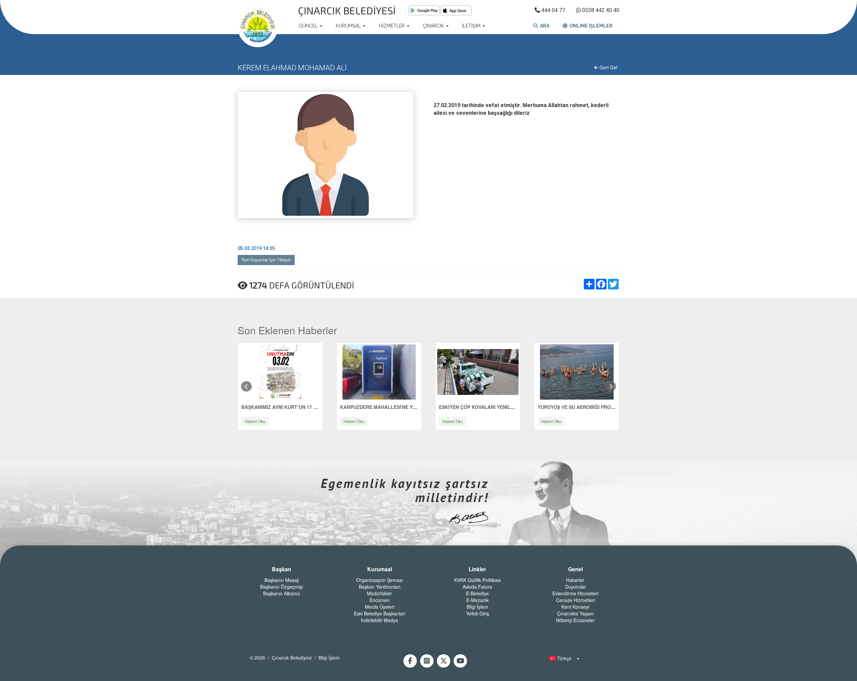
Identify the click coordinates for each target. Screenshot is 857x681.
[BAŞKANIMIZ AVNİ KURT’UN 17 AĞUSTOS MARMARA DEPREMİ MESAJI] (280, 371)
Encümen (380, 600)
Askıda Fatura (477, 586)
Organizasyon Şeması (379, 580)
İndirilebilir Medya (379, 620)
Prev (246, 386)
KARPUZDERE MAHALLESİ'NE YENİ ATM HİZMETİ (396, 407)
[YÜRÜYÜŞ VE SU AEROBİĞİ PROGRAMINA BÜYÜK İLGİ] (577, 371)
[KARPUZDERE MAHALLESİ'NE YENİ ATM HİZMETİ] (379, 371)
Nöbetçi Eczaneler (575, 620)
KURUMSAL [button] (349, 25)
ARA (543, 25)
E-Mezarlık (477, 600)
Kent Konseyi (575, 606)
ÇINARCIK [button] (434, 25)
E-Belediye (477, 593)
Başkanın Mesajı (281, 580)
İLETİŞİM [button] (472, 25)
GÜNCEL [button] (309, 25)
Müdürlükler (379, 593)
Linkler (477, 569)
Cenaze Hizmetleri (575, 600)
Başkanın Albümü (281, 593)
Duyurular (575, 586)
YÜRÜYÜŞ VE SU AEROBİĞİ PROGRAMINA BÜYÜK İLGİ (600, 407)
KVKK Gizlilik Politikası (477, 580)
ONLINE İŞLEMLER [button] (590, 25)
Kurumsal (379, 569)
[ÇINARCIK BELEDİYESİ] (258, 25)
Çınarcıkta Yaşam (575, 613)
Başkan (281, 569)
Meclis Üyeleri (379, 606)
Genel (575, 569)
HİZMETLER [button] (392, 25)
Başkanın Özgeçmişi (281, 586)
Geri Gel (607, 67)
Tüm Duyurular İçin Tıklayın (266, 260)
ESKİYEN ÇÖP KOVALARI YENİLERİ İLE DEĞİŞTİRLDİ (498, 407)
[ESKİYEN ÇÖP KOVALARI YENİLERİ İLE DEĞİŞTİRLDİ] (478, 371)
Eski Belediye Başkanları (379, 613)
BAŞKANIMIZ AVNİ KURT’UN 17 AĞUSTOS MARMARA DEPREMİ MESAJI (322, 407)
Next (610, 386)
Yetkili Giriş (477, 613)
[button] (562, 658)
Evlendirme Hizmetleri (575, 593)
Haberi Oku (255, 421)
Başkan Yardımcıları (379, 586)
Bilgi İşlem (477, 606)
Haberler (575, 580)
